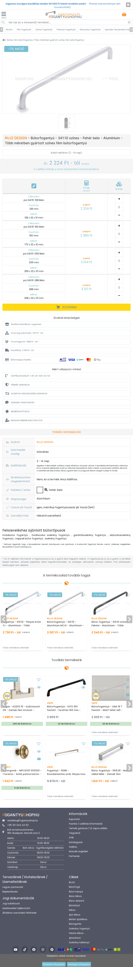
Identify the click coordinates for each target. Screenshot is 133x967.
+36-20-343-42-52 (18, 825)
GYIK (71, 837)
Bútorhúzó (74, 905)
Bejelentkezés (10, 891)
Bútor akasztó (76, 900)
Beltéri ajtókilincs (78, 919)
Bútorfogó (74, 887)
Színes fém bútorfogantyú (20, 40)
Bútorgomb (75, 923)
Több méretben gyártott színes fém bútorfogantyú (59, 40)
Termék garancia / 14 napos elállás (88, 828)
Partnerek (74, 856)
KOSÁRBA (69, 307)
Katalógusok (76, 842)
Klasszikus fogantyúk (90, 29)
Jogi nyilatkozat (11, 903)
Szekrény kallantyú (79, 942)
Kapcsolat (74, 819)
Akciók (9, 29)
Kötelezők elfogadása (53, 964)
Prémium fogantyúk (66, 29)
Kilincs (72, 910)
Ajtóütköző (75, 937)
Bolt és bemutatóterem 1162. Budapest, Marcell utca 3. (23, 831)
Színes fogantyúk (44, 29)
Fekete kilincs (76, 933)
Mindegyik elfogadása (79, 964)
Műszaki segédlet (78, 851)
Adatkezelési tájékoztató (16, 908)
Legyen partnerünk (12, 887)
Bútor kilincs (75, 896)
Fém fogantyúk (24, 29)
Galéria (73, 846)
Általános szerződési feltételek (19, 912)
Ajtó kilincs (74, 914)
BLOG (72, 882)
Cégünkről (74, 833)
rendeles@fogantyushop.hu (22, 820)
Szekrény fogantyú (79, 928)
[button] (66, 324)
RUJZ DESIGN (16, 138)
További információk (67, 960)
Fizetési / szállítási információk (86, 823)
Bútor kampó (76, 891)
